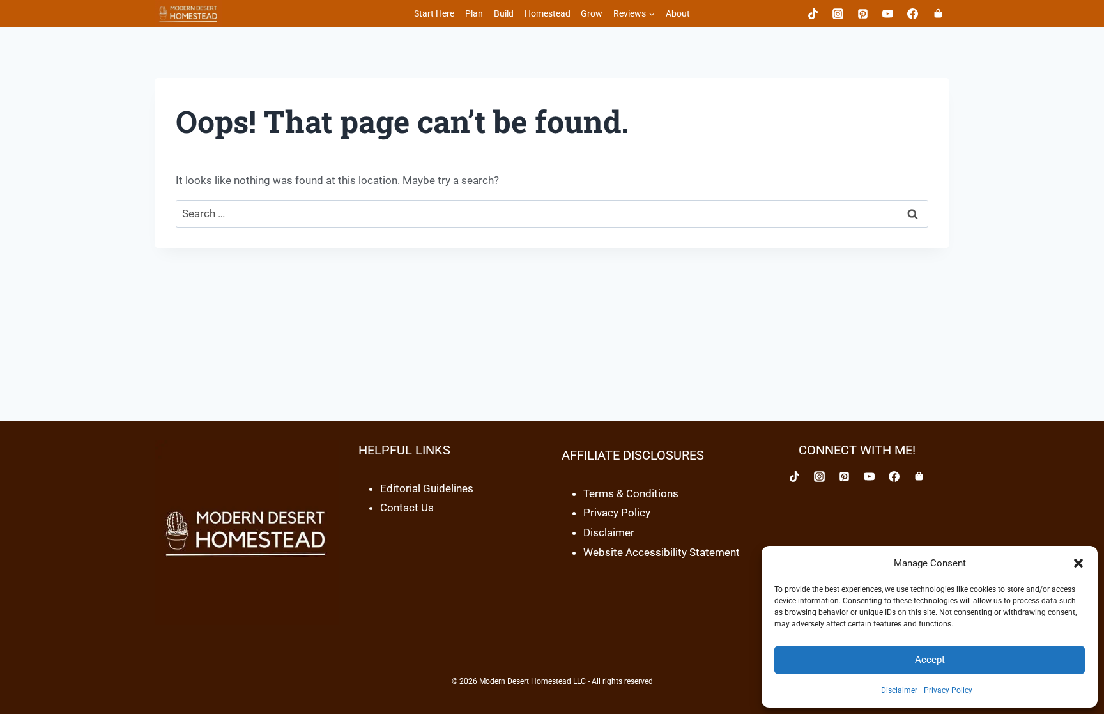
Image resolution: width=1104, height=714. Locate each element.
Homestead (548, 13)
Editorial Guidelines (426, 488)
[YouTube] (888, 13)
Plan (474, 13)
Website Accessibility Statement (661, 552)
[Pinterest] (863, 13)
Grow (591, 13)
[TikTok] (813, 13)
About (678, 13)
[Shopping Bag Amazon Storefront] (919, 477)
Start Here (434, 13)
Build (504, 13)
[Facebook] (913, 13)
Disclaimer (899, 690)
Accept (930, 659)
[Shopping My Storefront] (938, 13)
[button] (1078, 563)
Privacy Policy (948, 690)
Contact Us (407, 507)
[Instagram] (838, 13)
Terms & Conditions (630, 493)
